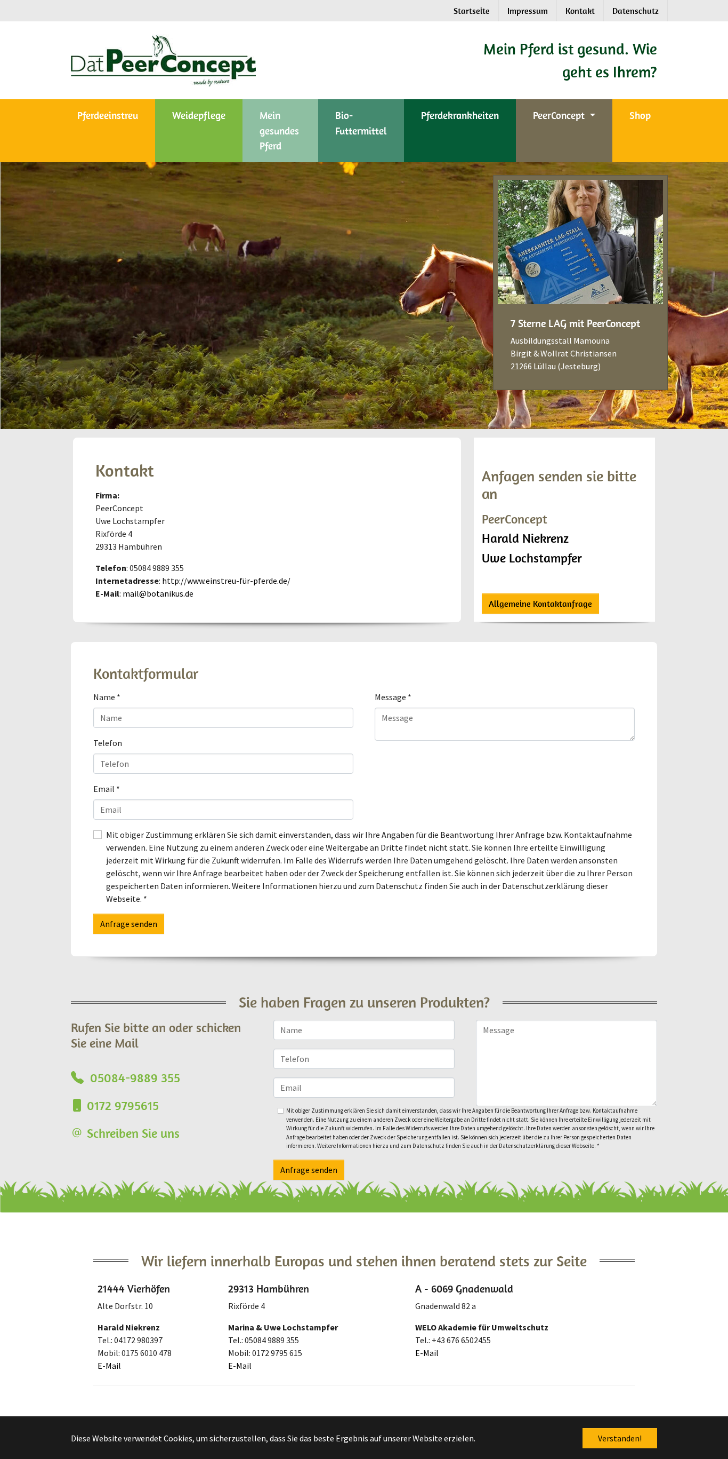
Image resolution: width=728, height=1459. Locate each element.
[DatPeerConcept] (256, 59)
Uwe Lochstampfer (532, 558)
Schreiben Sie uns (133, 1133)
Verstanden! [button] (620, 1438)
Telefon (107, 743)
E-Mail (109, 1365)
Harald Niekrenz (525, 538)
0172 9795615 (123, 1105)
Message (393, 697)
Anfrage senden (128, 923)
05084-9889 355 (133, 1077)
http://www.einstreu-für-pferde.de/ (226, 580)
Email (106, 788)
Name (106, 697)
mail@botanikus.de (158, 593)
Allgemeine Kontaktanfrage (540, 603)
